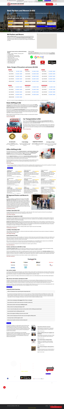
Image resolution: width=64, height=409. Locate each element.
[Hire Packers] (7, 378)
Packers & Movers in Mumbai (49, 397)
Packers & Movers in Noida (11, 387)
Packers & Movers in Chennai (11, 393)
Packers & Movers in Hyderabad (24, 394)
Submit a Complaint (24, 371)
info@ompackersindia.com (52, 363)
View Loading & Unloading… (11, 233)
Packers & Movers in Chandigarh (49, 392)
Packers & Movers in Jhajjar (36, 384)
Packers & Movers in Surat (36, 399)
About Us (47, 405)
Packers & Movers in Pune (49, 398)
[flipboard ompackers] (13, 262)
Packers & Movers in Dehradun (24, 393)
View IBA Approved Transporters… (12, 227)
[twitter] (9, 376)
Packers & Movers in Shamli (49, 388)
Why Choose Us (23, 369)
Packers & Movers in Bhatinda (11, 392)
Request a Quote (49, 4)
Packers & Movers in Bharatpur (37, 389)
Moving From (10, 21)
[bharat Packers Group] (16, 376)
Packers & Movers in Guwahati (49, 393)
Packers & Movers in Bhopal (24, 392)
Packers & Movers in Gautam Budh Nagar (51, 387)
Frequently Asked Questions (25, 368)
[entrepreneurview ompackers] (38, 262)
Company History (24, 363)
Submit (46, 26)
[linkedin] (11, 376)
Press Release (23, 372)
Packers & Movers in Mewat (36, 383)
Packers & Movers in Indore (36, 394)
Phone (26, 21)
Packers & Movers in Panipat (49, 384)
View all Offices (48, 373)
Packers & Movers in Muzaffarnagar (12, 389)
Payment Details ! (40, 0)
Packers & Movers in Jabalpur (49, 394)
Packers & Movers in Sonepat (11, 384)
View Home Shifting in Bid (11, 116)
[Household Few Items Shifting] (51, 23)
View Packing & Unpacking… (11, 214)
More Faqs (8, 323)
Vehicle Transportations (38, 366)
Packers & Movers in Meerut (24, 387)
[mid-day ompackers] (13, 267)
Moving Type (39, 21)
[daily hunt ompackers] (25, 262)
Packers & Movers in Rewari (24, 384)
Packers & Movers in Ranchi (11, 399)
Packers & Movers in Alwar (23, 389)
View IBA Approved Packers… (11, 208)
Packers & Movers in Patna (36, 398)
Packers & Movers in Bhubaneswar (37, 392)
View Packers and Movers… (11, 256)
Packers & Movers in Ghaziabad (37, 387)
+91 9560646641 (29, 18)
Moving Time (27, 24)
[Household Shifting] (51, 22)
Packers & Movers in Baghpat (24, 388)
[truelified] (15, 376)
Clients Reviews (23, 366)
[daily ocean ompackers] (51, 262)
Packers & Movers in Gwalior (11, 394)
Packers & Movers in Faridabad (11, 383)
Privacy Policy (51, 405)
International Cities (37, 372)
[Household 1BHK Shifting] (51, 24)
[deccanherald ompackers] (25, 267)
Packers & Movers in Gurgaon (24, 383)
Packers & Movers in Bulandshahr (12, 388)
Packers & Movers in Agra (49, 389)
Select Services (49, 21)
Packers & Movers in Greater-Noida (37, 393)
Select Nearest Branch (48, 0)
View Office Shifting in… (10, 163)
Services (55, 405)
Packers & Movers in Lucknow (11, 397)
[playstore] (4, 385)
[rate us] (39, 57)
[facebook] (7, 376)
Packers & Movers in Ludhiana (24, 397)
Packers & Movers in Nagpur (11, 398)
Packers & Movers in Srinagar (24, 399)
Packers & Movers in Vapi (48, 399)
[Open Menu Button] (56, 4)
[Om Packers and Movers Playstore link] (25, 377)
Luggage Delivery (38, 370)
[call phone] (31, 57)
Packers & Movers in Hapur (36, 388)
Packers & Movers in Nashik (24, 398)
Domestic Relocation (37, 363)
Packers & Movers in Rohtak (49, 383)
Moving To (10, 24)
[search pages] (53, 4)
